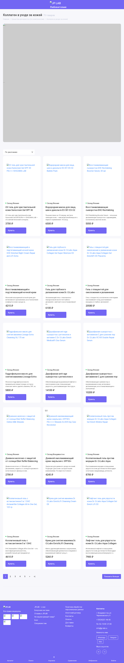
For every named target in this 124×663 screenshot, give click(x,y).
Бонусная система (41, 610)
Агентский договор (73, 613)
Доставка (69, 623)
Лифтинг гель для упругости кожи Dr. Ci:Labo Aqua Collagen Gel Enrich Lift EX (101, 542)
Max (100, 642)
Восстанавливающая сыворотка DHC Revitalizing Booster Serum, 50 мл (100, 209)
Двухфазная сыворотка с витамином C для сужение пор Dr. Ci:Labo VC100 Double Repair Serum (101, 375)
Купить (11, 230)
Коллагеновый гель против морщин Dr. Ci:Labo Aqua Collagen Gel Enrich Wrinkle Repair (100, 460)
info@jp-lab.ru (101, 628)
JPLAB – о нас (40, 607)
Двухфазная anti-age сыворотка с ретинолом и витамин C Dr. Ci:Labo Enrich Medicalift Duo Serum (60, 375)
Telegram (113, 637)
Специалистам (40, 623)
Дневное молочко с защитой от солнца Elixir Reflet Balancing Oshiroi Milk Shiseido (21, 460)
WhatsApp (101, 637)
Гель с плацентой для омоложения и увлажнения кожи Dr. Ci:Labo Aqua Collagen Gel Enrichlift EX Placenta (101, 291)
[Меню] (4, 4)
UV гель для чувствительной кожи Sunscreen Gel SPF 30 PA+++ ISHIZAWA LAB (20, 209)
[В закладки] (37, 159)
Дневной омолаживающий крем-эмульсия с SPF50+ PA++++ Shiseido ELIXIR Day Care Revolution (60, 460)
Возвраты (69, 626)
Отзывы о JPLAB (41, 614)
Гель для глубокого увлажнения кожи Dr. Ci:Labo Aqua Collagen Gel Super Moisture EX (60, 291)
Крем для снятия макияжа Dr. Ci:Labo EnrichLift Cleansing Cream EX (61, 542)
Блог (36, 620)
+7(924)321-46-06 (103, 620)
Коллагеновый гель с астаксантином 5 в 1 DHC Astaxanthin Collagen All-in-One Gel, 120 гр (21, 542)
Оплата (68, 619)
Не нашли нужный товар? (44, 617)
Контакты (69, 616)
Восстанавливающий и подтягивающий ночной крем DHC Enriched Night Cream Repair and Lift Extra (20, 291)
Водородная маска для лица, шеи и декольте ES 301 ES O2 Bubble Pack (61, 209)
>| (34, 576)
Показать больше (111, 576)
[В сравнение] (33, 159)
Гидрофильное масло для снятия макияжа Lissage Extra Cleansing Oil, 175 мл (20, 375)
